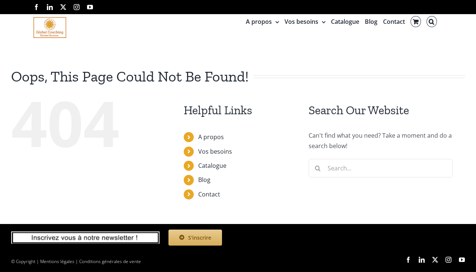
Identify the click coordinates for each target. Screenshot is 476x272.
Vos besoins (215, 151)
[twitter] (435, 260)
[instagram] (448, 260)
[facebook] (408, 260)
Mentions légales (57, 261)
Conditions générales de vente (110, 261)
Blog (204, 180)
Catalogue (212, 165)
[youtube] (462, 260)
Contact (209, 194)
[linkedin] (422, 260)
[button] (432, 21)
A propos (211, 137)
